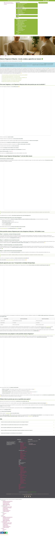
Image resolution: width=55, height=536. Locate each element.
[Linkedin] (28, 496)
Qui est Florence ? (21, 463)
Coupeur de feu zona (20, 5)
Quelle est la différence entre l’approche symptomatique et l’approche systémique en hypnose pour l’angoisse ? (17, 430)
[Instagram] (26, 496)
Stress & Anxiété (19, 27)
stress (17, 228)
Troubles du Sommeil (20, 13)
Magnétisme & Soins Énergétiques (22, 3)
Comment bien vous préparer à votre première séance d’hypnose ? (11, 80)
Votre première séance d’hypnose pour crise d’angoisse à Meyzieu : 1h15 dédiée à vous (14, 77)
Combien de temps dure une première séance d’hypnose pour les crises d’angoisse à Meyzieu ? (14, 424)
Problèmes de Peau (20, 11)
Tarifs (18, 16)
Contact (17, 17)
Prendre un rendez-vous (22, 462)
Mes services (18, 2)
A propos (17, 14)
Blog (19, 461)
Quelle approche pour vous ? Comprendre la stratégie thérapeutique (12, 78)
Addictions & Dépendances (21, 12)
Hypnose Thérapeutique (20, 6)
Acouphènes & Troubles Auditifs (21, 25)
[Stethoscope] (30, 496)
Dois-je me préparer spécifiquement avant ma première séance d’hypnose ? (11, 427)
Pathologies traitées (22, 450)
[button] (26, 18)
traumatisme (48, 326)
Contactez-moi (8, 413)
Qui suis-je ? (19, 15)
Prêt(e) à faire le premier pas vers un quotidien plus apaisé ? (10, 81)
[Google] (24, 496)
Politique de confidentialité (27, 495)
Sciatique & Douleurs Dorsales (21, 26)
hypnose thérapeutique (3, 228)
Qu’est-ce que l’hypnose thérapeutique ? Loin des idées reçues (11, 76)
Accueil (20, 465)
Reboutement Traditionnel (21, 4)
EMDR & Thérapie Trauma (21, 7)
